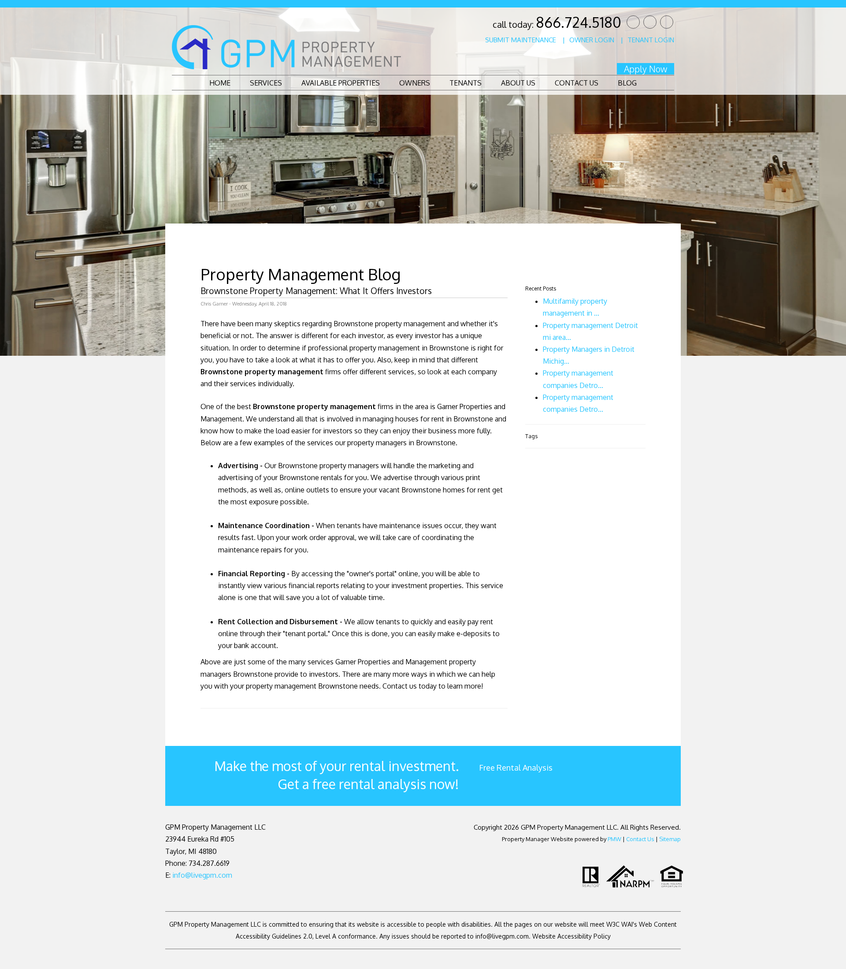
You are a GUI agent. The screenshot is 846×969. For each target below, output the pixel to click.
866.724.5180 (578, 22)
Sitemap (670, 838)
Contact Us (576, 82)
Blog (627, 82)
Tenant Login (650, 40)
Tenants (465, 82)
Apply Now (645, 69)
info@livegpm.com (202, 875)
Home (219, 82)
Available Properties (340, 82)
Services (266, 82)
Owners (414, 82)
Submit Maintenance (520, 40)
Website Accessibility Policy (571, 936)
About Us (518, 82)
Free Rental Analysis (516, 767)
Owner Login (591, 40)
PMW (614, 838)
